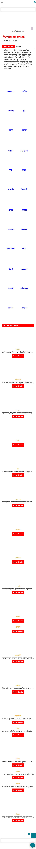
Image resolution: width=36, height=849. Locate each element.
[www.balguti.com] (18, 3)
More (18, 46)
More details (18, 356)
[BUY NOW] (33, 3)
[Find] (33, 9)
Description (8, 46)
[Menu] (2, 3)
